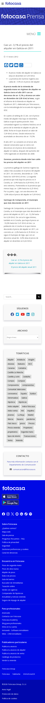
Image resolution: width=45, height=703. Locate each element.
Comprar (21, 381)
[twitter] (12, 513)
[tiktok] (26, 513)
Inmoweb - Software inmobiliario (15, 630)
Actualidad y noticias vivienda (14, 597)
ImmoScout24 (29, 674)
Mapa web (6, 532)
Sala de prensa (8, 535)
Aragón (31, 359)
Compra (11, 381)
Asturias (11, 364)
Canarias (11, 368)
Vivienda (19, 440)
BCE (30, 364)
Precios (31, 423)
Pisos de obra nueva (10, 569)
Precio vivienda (14, 427)
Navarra (20, 419)
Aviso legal (6, 689)
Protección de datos (10, 694)
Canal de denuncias (10, 553)
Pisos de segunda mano (12, 565)
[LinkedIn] (28, 315)
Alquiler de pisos (8, 572)
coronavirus (12, 393)
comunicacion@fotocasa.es (23, 469)
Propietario (27, 427)
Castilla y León (14, 376)
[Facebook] (12, 315)
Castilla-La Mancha (15, 372)
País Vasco (12, 423)
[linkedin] (21, 513)
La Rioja (21, 415)
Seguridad (6, 546)
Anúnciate (6, 613)
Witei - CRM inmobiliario (11, 634)
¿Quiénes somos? (9, 528)
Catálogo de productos (11, 657)
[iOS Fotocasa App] (10, 496)
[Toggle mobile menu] (39, 34)
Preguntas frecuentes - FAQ (13, 539)
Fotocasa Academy (10, 620)
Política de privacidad (10, 542)
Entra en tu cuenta (9, 627)
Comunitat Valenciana (16, 389)
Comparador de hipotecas (12, 593)
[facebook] (3, 513)
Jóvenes (11, 415)
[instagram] (8, 513)
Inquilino (30, 410)
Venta (10, 440)
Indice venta (13, 410)
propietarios (13, 432)
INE (22, 410)
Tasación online (8, 586)
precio (22, 423)
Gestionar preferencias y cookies (15, 549)
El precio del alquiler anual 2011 (23, 267)
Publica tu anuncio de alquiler (14, 650)
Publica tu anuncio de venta (13, 653)
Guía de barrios (8, 579)
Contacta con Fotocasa (11, 616)
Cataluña (26, 376)
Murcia (10, 419)
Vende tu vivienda (9, 660)
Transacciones (30, 436)
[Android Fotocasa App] (10, 502)
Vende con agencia (9, 590)
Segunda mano (27, 432)
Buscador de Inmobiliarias (12, 583)
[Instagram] (32, 315)
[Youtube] (23, 315)
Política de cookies (9, 698)
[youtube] (17, 513)
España (24, 393)
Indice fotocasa (28, 406)
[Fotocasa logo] (22, 488)
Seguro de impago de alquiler (14, 600)
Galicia (24, 398)
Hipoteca (11, 402)
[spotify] (30, 513)
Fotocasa (6, 674)
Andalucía (21, 359)
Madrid (30, 415)
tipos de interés (14, 436)
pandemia (31, 419)
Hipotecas (22, 402)
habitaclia (16, 674)
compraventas (28, 385)
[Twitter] (17, 315)
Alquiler (11, 359)
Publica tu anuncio (9, 646)
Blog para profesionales (11, 623)
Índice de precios (9, 576)
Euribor (33, 393)
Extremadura (13, 398)
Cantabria (22, 368)
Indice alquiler (13, 406)
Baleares (21, 364)
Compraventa (13, 385)
